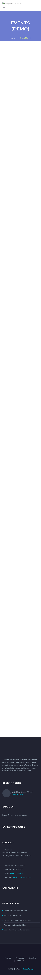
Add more (20, 961)
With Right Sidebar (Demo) (22, 792)
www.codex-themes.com (22, 877)
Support (8, 958)
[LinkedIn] (16, 950)
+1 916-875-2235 (18, 865)
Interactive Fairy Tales (12, 915)
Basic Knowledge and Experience (17, 930)
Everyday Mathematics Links (15, 925)
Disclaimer (32, 958)
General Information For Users (16, 911)
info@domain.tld (16, 873)
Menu (4, 7)
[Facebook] (13, 950)
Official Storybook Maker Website (17, 920)
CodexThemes (28, 969)
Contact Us (19, 958)
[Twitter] (19, 950)
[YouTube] (28, 950)
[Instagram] (22, 950)
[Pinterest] (25, 950)
